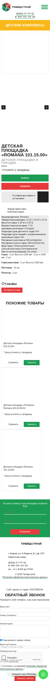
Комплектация (16, 211)
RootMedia (36, 589)
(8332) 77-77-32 (25, 13)
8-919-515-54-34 (25, 16)
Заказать (31, 362)
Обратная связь (17, 557)
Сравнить (25, 186)
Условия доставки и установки (23, 197)
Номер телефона (8, 615)
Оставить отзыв (12, 290)
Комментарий (6, 623)
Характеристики (17, 209)
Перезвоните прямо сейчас (16, 640)
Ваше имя (4, 607)
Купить (25, 178)
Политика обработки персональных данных (25, 577)
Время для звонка (8, 644)
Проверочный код (8, 651)
